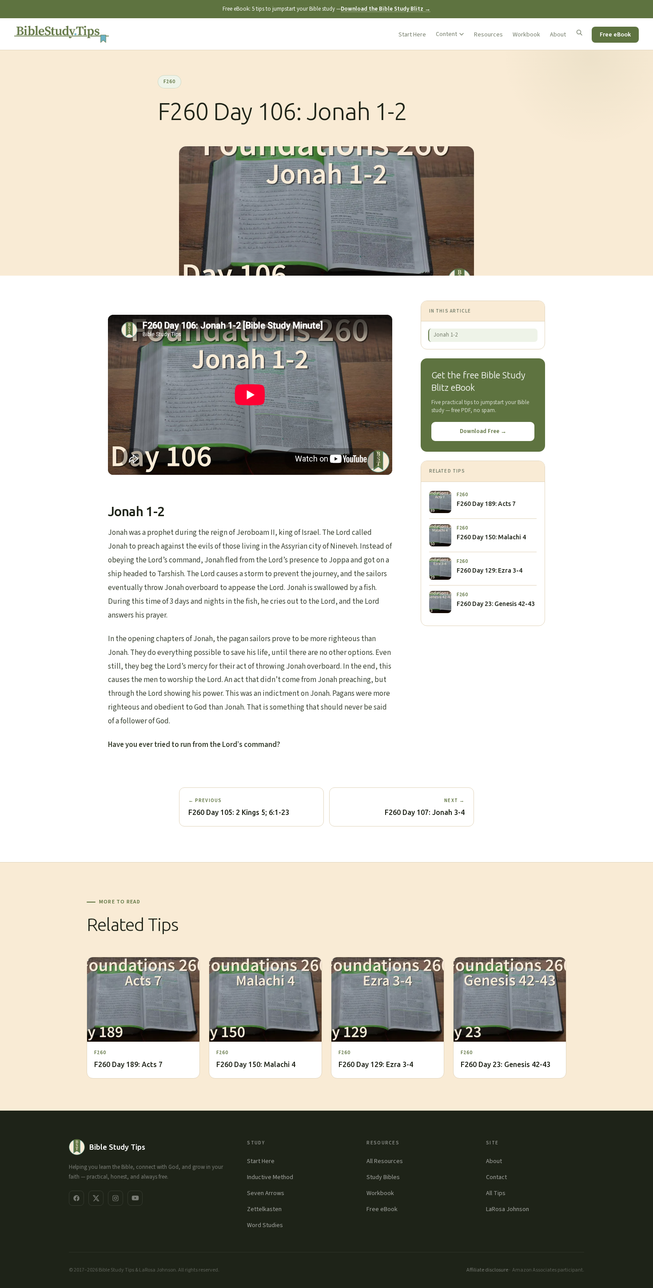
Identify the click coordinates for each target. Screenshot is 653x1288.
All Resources (384, 1161)
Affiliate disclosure (487, 1270)
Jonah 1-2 (446, 335)
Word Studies (265, 1225)
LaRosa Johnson (507, 1209)
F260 (169, 81)
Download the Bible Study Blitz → (385, 9)
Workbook (526, 34)
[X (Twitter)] (96, 1198)
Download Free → (483, 431)
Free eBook (615, 34)
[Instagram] (115, 1198)
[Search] (579, 32)
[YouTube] (135, 1198)
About (558, 34)
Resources (488, 34)
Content (446, 34)
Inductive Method (270, 1177)
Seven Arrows (265, 1193)
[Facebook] (76, 1198)
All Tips (496, 1193)
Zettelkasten (264, 1209)
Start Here (412, 34)
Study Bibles (383, 1177)
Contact (496, 1177)
